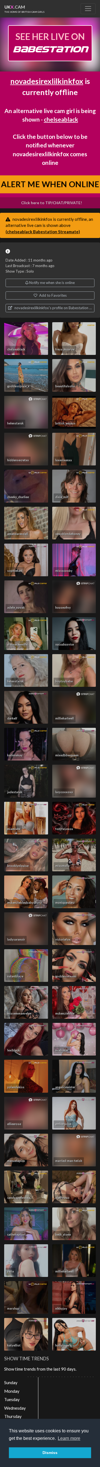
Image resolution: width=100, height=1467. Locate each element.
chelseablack (61, 119)
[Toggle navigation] (88, 8)
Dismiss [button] (50, 1452)
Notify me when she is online (51, 282)
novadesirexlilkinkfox (46, 81)
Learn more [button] (69, 1438)
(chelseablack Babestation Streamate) (43, 231)
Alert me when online (50, 184)
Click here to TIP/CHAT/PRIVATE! (51, 203)
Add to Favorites (52, 295)
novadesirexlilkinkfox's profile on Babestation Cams (54, 308)
